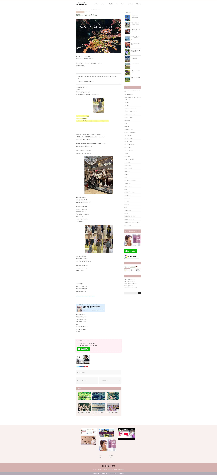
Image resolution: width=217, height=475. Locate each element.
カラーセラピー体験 (128, 141)
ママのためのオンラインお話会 (130, 180)
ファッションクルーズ (80, 11)
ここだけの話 (126, 126)
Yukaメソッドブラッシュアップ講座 (130, 287)
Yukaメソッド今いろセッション (129, 279)
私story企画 (126, 201)
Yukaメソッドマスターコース (129, 114)
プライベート (126, 174)
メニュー (103, 3)
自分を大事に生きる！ (128, 210)
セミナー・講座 (127, 156)
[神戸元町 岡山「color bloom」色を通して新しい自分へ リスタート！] (81, 3)
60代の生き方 (126, 105)
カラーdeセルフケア (128, 135)
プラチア (126, 177)
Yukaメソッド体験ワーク (128, 117)
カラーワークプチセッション (129, 144)
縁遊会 (125, 207)
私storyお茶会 (127, 198)
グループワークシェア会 (128, 150)
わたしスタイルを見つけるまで (130, 132)
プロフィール (130, 3)
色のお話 (126, 213)
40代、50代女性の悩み (128, 94)
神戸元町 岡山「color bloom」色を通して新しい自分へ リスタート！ (107, 473)
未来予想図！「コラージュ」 (129, 192)
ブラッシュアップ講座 (128, 168)
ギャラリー (123, 3)
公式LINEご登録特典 (111, 458)
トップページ (96, 3)
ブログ (117, 3)
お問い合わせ (138, 3)
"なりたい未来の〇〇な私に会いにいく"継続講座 (132, 90)
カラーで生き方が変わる (128, 138)
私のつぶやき (126, 204)
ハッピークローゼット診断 (129, 159)
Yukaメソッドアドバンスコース (130, 108)
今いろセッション (127, 183)
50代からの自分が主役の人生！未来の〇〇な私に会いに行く (132, 98)
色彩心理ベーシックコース (129, 219)
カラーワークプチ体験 (128, 147)
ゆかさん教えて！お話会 (128, 129)
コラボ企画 (126, 153)
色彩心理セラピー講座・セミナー (130, 216)
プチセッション (127, 171)
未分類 (125, 189)
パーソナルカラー (127, 162)
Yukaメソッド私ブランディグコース (130, 283)
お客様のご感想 (127, 120)
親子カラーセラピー (128, 225)
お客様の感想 (110, 3)
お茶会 (125, 123)
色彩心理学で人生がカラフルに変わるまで (132, 222)
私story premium (127, 195)
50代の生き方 (126, 102)
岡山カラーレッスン (128, 186)
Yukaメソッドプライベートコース (130, 111)
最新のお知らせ (110, 453)
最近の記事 (128, 12)
